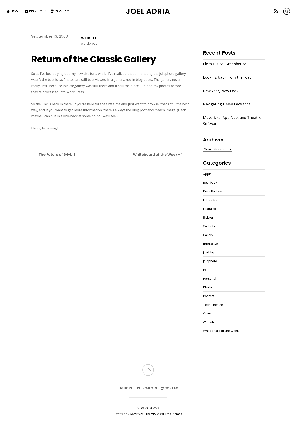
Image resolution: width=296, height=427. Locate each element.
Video (207, 313)
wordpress (89, 43)
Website (89, 38)
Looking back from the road (227, 77)
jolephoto (210, 261)
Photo (207, 287)
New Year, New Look (220, 90)
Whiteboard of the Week (221, 331)
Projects (37, 11)
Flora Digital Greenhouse (224, 63)
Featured (209, 209)
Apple (207, 174)
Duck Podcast (213, 191)
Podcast (208, 296)
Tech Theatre (213, 305)
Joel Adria (146, 408)
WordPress (137, 414)
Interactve (210, 244)
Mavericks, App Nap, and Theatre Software (232, 120)
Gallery (208, 235)
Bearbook (210, 182)
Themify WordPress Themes (164, 414)
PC (205, 270)
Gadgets (209, 226)
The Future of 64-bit (57, 154)
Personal (209, 278)
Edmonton (210, 200)
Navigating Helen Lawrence (226, 104)
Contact (62, 11)
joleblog (209, 252)
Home (15, 11)
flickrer (208, 217)
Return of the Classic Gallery (93, 59)
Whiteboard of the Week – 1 (158, 154)
